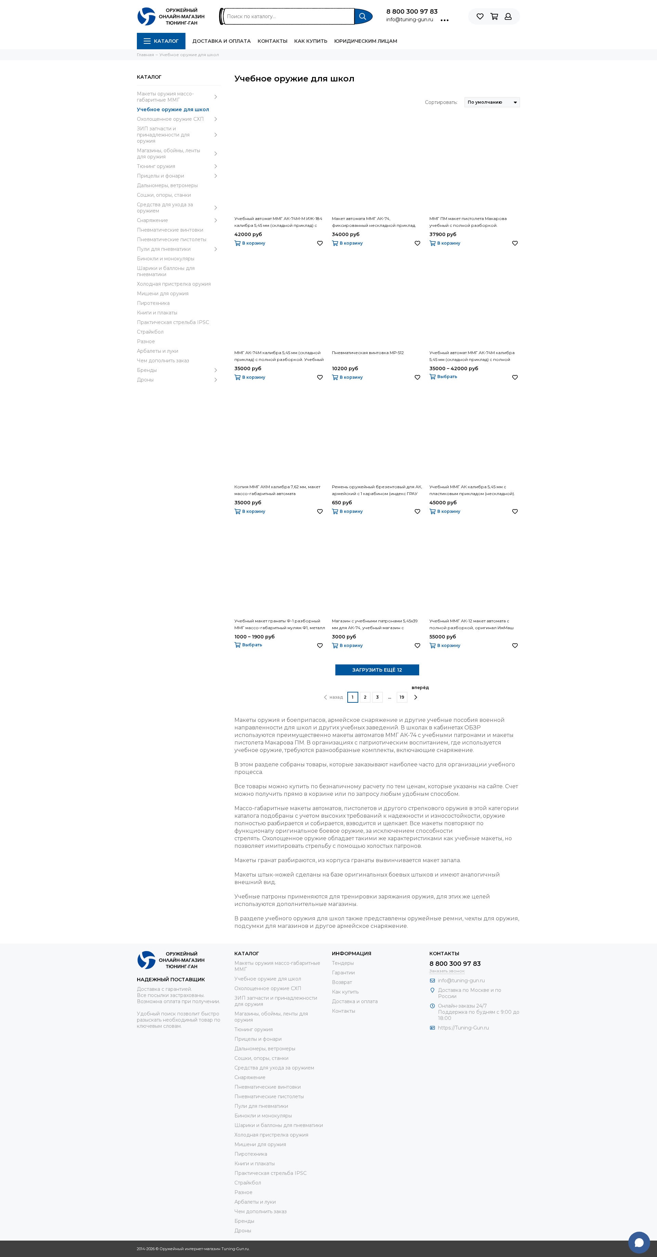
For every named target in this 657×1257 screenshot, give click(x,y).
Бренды (147, 370)
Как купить (310, 41)
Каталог (166, 41)
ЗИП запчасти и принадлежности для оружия (163, 135)
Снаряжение (152, 220)
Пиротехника (153, 303)
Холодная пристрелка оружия (174, 284)
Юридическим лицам (365, 41)
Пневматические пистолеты (171, 239)
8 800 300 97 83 (412, 11)
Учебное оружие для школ (173, 109)
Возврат (342, 982)
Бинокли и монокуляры (165, 259)
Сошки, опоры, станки (164, 195)
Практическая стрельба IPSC (173, 322)
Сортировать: (441, 102)
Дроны (145, 380)
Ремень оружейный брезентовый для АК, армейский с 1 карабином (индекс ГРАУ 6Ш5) (377, 490)
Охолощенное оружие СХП (170, 119)
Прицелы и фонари (160, 176)
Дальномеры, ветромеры (167, 185)
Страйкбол (150, 332)
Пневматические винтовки (170, 230)
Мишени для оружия (163, 293)
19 (402, 697)
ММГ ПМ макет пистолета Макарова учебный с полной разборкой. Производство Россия (468, 222)
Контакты (272, 41)
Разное (146, 341)
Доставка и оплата (221, 41)
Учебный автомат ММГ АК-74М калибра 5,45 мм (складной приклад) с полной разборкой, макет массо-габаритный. (472, 356)
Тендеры (343, 963)
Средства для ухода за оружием (165, 208)
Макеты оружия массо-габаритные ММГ (165, 97)
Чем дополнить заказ (163, 361)
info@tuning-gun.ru (409, 19)
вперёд (420, 687)
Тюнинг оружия (156, 166)
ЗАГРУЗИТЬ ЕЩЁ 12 (377, 670)
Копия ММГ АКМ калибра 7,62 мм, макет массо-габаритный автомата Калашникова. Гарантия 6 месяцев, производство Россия (277, 490)
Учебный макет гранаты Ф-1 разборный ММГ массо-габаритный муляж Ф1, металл (279, 624)
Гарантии (343, 973)
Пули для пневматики (164, 249)
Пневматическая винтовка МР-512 (368, 352)
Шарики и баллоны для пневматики (166, 271)
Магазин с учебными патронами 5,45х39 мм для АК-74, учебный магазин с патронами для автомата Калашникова (375, 624)
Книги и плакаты (157, 313)
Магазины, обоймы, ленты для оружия (168, 153)
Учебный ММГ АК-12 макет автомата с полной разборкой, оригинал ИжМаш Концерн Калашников (471, 624)
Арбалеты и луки (157, 351)
